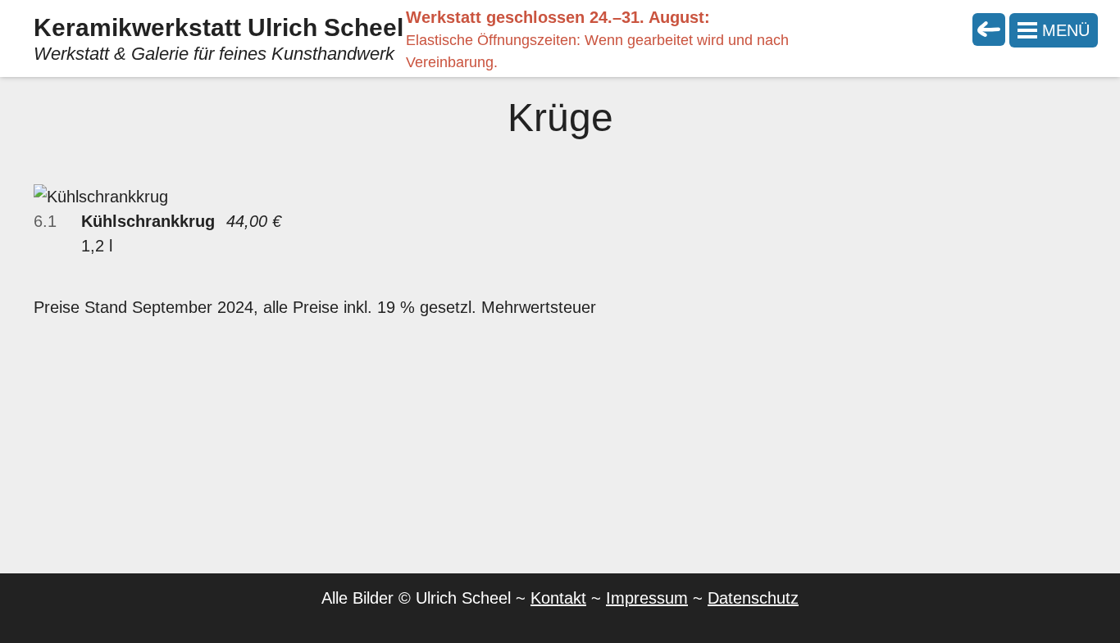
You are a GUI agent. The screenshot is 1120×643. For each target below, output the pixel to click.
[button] (1053, 30)
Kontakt (558, 598)
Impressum (647, 598)
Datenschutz (753, 598)
